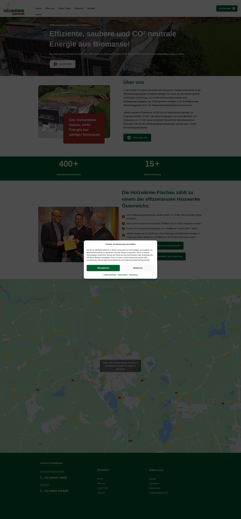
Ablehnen (138, 268)
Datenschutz (123, 275)
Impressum (133, 275)
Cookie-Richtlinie (109, 275)
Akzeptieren (103, 268)
